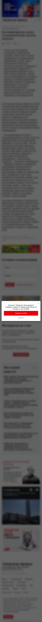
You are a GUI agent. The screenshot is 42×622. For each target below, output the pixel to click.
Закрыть (21, 318)
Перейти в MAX (21, 313)
